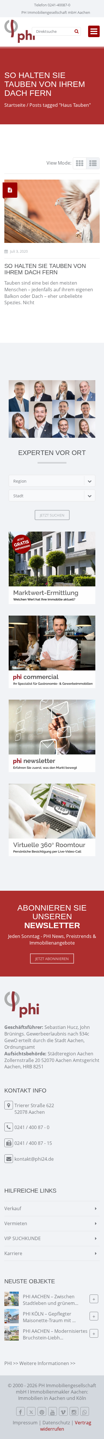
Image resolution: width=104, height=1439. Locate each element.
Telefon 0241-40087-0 (52, 4)
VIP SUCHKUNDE (22, 1238)
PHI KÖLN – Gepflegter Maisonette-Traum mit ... (49, 1317)
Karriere (13, 1253)
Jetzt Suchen (52, 515)
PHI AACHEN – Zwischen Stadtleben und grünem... (50, 1299)
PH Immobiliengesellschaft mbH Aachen (55, 12)
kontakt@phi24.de (34, 1159)
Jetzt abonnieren (52, 958)
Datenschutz (56, 1422)
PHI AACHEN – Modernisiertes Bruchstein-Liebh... (55, 1334)
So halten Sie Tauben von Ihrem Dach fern (45, 269)
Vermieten (15, 1223)
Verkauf (12, 1208)
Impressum (25, 1422)
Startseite (14, 105)
